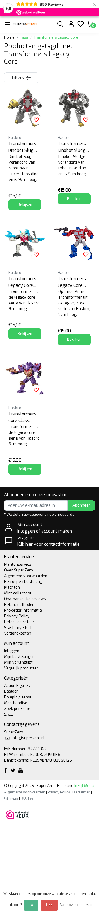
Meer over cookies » (76, 905)
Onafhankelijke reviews (25, 599)
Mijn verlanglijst (18, 662)
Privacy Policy (16, 616)
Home (9, 37)
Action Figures (17, 685)
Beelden (11, 691)
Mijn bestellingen (19, 656)
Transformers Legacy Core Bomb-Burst (22, 282)
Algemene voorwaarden (25, 576)
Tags (24, 37)
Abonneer (81, 505)
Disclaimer (81, 792)
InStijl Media (83, 785)
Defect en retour (19, 622)
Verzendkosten (17, 633)
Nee (49, 905)
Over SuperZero (18, 570)
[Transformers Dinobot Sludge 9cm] (74, 108)
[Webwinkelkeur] (17, 814)
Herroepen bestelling (23, 581)
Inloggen (11, 651)
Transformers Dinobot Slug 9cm (22, 147)
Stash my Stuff (18, 627)
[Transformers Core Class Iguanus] (24, 378)
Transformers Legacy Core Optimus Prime (72, 282)
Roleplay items (17, 697)
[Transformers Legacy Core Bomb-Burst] (24, 243)
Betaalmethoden (19, 604)
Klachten (12, 587)
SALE (8, 714)
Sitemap (11, 798)
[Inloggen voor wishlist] (36, 120)
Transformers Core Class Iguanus (22, 417)
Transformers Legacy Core (56, 37)
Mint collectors (17, 593)
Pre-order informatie (23, 610)
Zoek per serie (17, 708)
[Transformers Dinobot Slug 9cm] (24, 108)
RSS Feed (29, 798)
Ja (31, 905)
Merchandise (15, 703)
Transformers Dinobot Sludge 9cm (73, 147)
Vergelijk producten (21, 668)
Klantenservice (17, 564)
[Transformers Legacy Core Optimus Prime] (74, 243)
